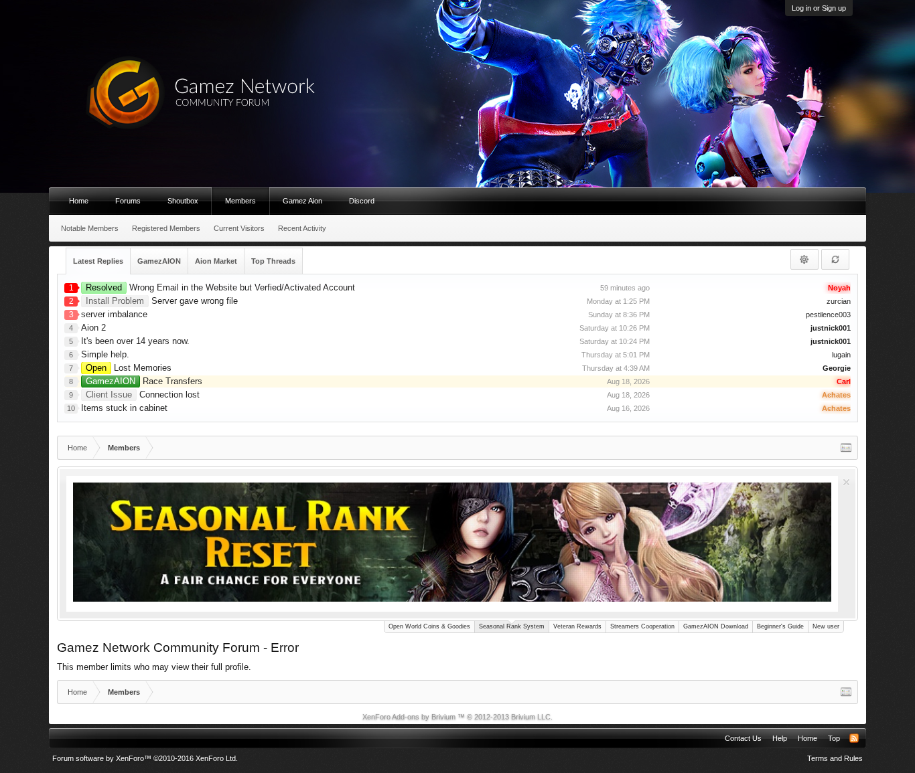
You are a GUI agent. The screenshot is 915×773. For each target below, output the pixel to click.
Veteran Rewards (577, 626)
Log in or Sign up (819, 8)
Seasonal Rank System (512, 626)
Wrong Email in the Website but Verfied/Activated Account (220, 287)
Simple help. (105, 354)
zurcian (839, 301)
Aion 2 (93, 328)
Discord (361, 201)
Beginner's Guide (780, 626)
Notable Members (90, 228)
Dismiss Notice (846, 482)
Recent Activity (302, 228)
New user (826, 626)
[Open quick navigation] (846, 447)
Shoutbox (182, 201)
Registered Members (166, 228)
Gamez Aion (302, 201)
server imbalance (114, 314)
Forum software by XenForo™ (145, 758)
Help (779, 738)
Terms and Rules (835, 758)
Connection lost (143, 395)
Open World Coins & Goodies (429, 626)
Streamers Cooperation (642, 626)
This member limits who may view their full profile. (154, 667)
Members (240, 201)
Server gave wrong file (162, 301)
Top (834, 738)
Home (78, 201)
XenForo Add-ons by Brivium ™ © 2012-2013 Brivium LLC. (457, 717)
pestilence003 (828, 315)
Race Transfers (144, 381)
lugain (841, 355)
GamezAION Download (715, 626)
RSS (854, 738)
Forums (128, 201)
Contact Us (743, 738)
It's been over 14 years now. (135, 341)
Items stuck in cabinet (124, 408)
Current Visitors (239, 228)
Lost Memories (128, 368)
